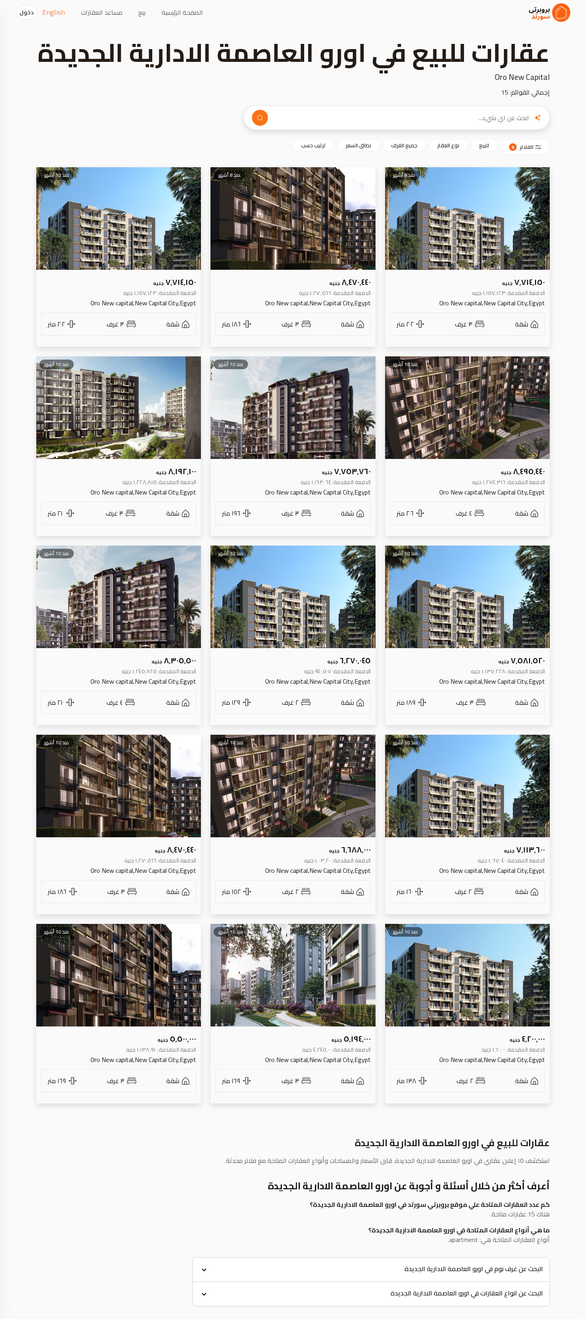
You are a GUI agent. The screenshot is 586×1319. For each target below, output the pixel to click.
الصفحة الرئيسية (182, 12)
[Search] (260, 118)
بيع (142, 12)
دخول (27, 12)
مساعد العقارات (101, 12)
